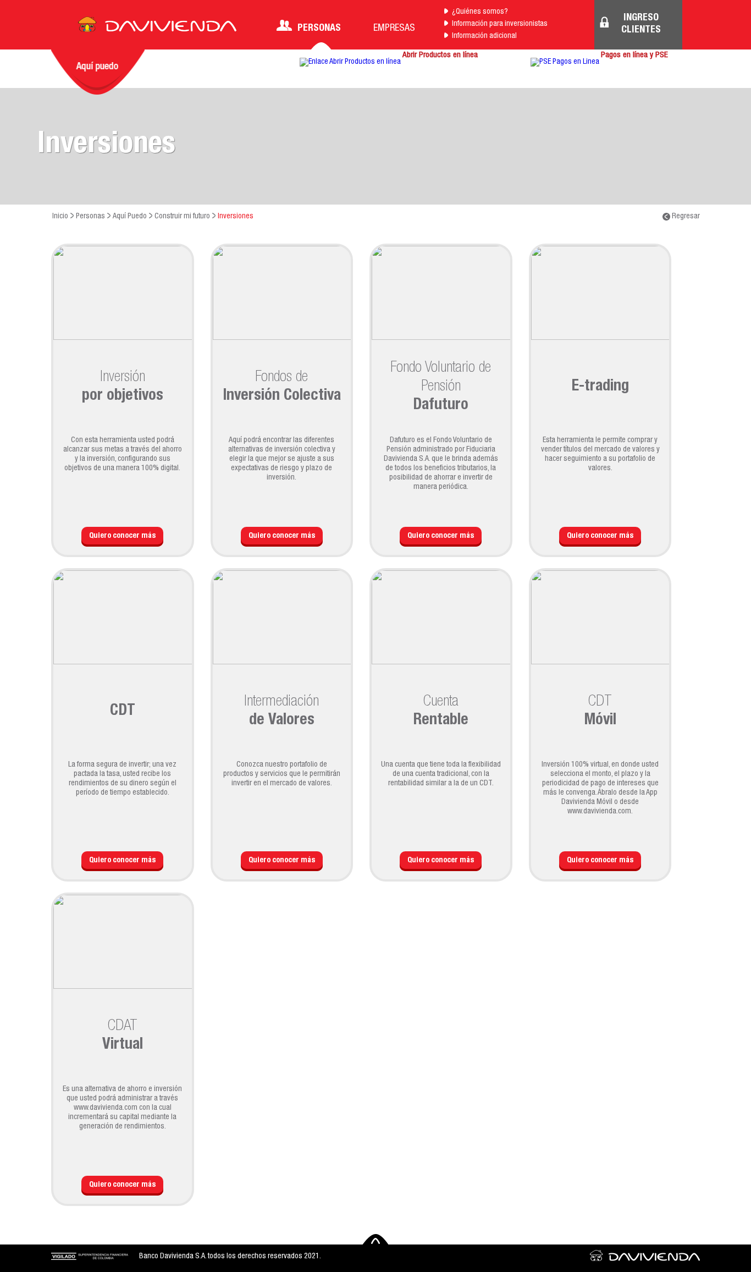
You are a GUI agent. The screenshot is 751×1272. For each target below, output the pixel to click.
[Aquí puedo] (98, 72)
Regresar (685, 217)
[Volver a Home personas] (157, 27)
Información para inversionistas (500, 24)
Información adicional (484, 36)
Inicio (60, 217)
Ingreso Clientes (641, 24)
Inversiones (235, 217)
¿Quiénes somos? (480, 12)
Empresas (394, 29)
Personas (319, 29)
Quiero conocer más (122, 536)
